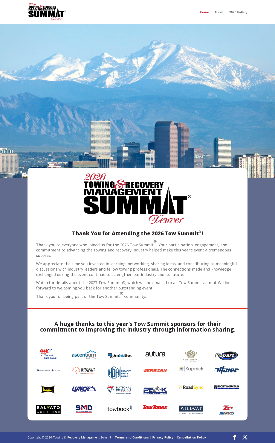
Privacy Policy (162, 437)
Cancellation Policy (191, 437)
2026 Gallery (238, 12)
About (219, 12)
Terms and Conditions (132, 437)
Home (204, 12)
